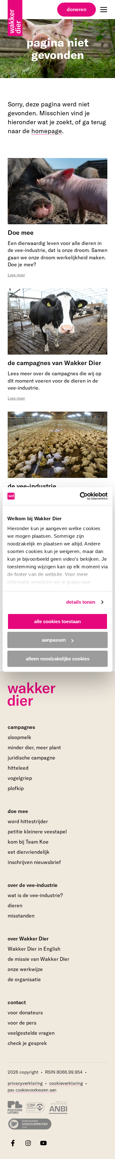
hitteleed (18, 768)
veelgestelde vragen (31, 1033)
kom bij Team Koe (28, 842)
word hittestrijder (28, 821)
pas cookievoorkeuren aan (32, 1090)
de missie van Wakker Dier (38, 959)
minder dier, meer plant (34, 747)
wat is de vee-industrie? (35, 895)
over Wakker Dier (28, 938)
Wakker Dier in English (34, 949)
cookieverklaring (66, 1083)
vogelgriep (20, 778)
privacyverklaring (25, 1083)
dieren (15, 905)
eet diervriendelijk (29, 852)
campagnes (21, 727)
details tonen (80, 602)
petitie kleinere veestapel (37, 831)
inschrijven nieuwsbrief (34, 862)
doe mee (18, 811)
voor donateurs (25, 1012)
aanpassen (54, 640)
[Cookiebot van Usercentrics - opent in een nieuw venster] (81, 496)
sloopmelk (19, 737)
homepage (46, 131)
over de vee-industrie (32, 885)
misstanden (21, 915)
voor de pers (22, 1022)
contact (17, 1002)
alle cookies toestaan (57, 621)
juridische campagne (31, 757)
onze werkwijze (25, 969)
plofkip (16, 788)
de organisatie (24, 979)
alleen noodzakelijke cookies (57, 658)
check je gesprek (27, 1043)
